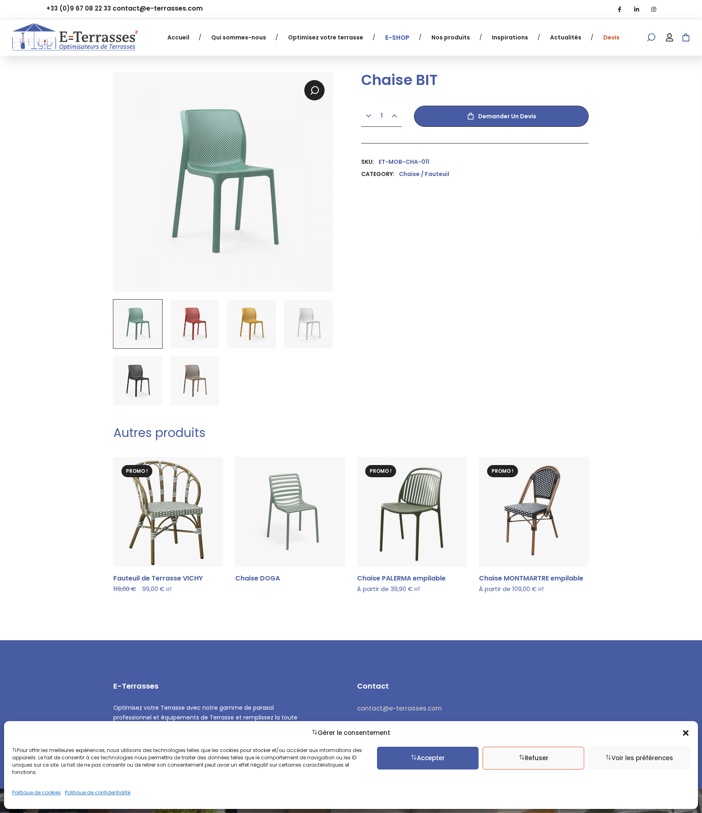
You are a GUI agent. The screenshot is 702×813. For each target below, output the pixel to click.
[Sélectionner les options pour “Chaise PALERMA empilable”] (450, 481)
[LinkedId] (636, 9)
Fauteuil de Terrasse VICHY (158, 578)
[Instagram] (653, 9)
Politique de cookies (36, 792)
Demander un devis (507, 116)
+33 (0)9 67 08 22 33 (78, 8)
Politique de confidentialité (97, 792)
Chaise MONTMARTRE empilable (531, 578)
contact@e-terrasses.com (158, 8)
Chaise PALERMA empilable (401, 578)
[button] (686, 733)
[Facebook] (619, 9)
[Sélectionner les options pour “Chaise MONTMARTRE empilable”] (572, 481)
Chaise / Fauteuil (424, 174)
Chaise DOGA (257, 578)
